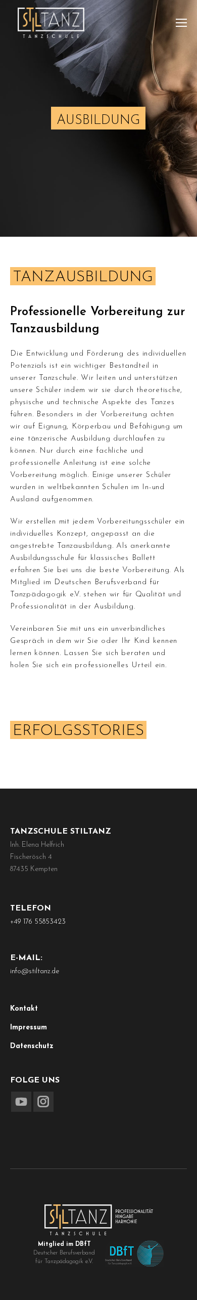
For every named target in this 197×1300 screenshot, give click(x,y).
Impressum (28, 1027)
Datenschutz (32, 1046)
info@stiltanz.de (34, 971)
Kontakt (24, 1009)
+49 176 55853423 (38, 922)
